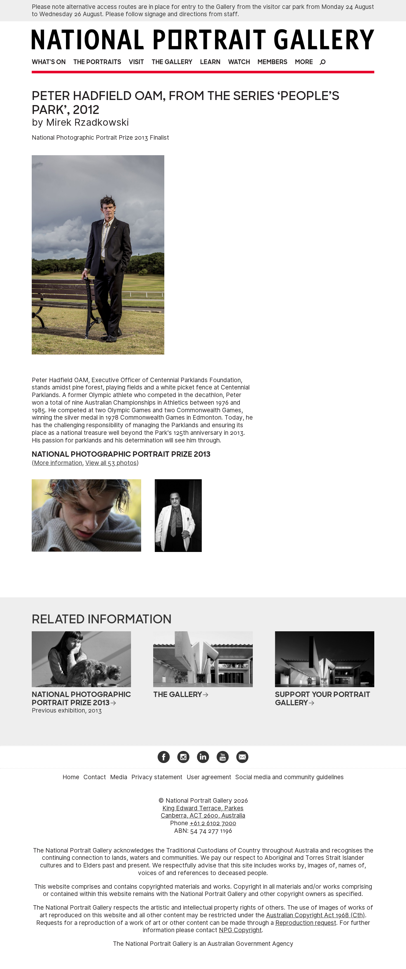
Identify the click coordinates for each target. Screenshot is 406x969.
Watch (239, 62)
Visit (136, 62)
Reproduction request (305, 922)
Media (118, 777)
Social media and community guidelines (289, 777)
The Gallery (172, 62)
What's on (49, 62)
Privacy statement (156, 777)
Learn (210, 62)
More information (58, 463)
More (304, 62)
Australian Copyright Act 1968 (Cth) (315, 915)
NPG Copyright (240, 930)
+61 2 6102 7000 (213, 823)
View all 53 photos (111, 463)
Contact (94, 777)
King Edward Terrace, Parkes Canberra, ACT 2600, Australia (203, 812)
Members (272, 62)
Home (70, 777)
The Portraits (97, 62)
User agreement (209, 777)
